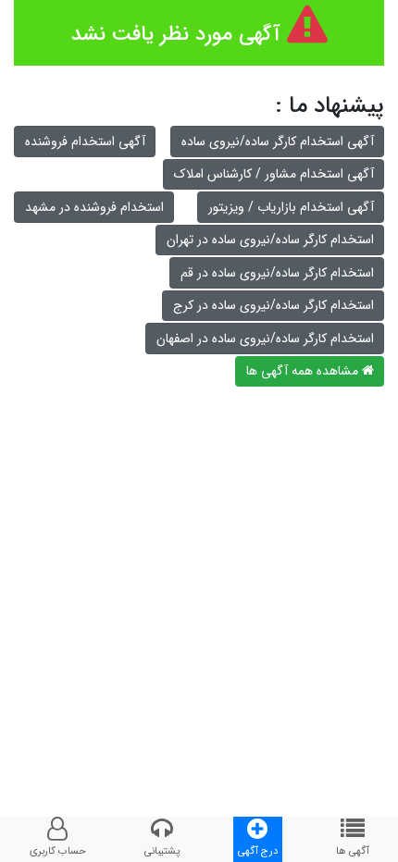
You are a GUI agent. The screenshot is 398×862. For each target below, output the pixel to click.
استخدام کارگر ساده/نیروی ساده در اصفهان (265, 338)
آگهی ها (352, 851)
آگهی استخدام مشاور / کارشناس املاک (274, 174)
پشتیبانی (162, 851)
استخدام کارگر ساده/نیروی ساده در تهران (270, 239)
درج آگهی (258, 851)
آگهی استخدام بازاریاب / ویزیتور (291, 207)
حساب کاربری (58, 851)
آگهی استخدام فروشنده (85, 141)
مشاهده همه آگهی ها (304, 371)
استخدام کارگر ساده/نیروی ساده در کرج (273, 305)
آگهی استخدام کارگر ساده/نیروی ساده (277, 141)
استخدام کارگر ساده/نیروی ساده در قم (277, 273)
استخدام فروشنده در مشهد (94, 207)
